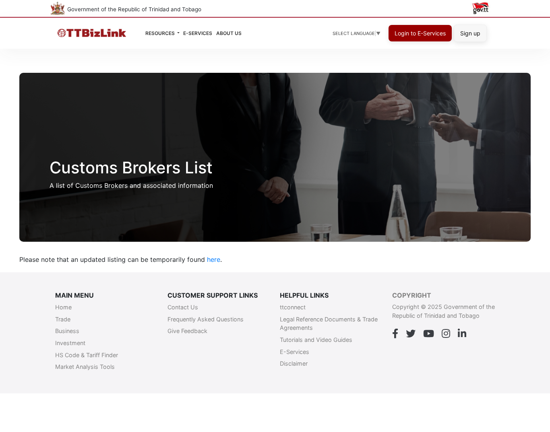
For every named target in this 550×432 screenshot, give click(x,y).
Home (63, 307)
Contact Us (182, 307)
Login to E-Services (420, 33)
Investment (70, 342)
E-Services (294, 351)
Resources (160, 33)
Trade (62, 319)
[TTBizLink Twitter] (411, 333)
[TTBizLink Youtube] (428, 333)
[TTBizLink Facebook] (395, 333)
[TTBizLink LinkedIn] (462, 333)
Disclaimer (294, 363)
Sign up (470, 33)
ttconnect (293, 307)
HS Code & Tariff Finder (86, 355)
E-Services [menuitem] (197, 33)
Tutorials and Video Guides (316, 339)
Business (67, 330)
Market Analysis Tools (85, 366)
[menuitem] (229, 33)
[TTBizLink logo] (93, 33)
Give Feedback (187, 330)
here (213, 259)
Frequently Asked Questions (205, 319)
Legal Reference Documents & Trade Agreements (329, 323)
